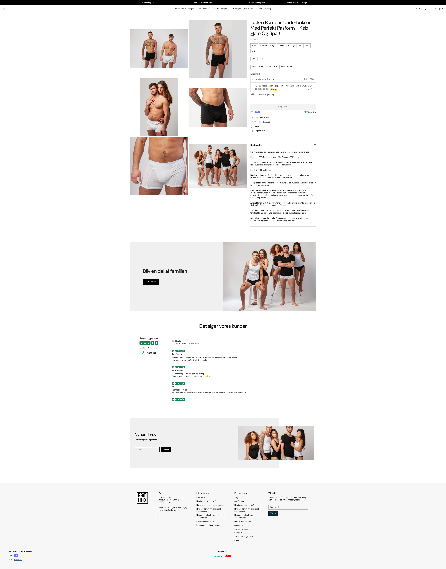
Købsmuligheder (257, 74)
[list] (188, 107)
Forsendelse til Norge (205, 521)
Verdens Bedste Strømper (203, 3)
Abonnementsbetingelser (244, 525)
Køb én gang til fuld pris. (265, 79)
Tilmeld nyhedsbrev (242, 529)
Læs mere (151, 282)
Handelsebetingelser (243, 521)
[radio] (253, 79)
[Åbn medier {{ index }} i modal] (159, 48)
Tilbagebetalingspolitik (243, 537)
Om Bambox (239, 501)
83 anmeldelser (153, 348)
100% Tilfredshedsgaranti (255, 3)
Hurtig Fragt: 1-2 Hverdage (297, 3)
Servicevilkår (239, 533)
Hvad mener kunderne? (206, 501)
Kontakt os (200, 498)
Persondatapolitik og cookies (208, 525)
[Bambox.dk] (4, 9)
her (289, 165)
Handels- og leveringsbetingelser (210, 505)
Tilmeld (166, 450)
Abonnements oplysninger (265, 95)
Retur (236, 540)
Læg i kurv (283, 106)
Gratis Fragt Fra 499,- (150, 3)
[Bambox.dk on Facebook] (159, 517)
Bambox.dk (18, 560)
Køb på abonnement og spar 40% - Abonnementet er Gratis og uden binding (281, 87)
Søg (236, 498)
